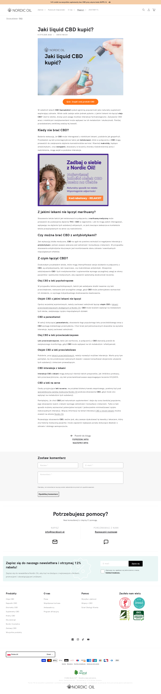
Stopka (64, 664)
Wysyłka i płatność (89, 599)
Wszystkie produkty (14, 632)
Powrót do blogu (83, 435)
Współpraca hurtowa (52, 603)
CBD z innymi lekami (104, 411)
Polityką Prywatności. (113, 573)
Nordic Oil (59, 414)
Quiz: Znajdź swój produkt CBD (80, 102)
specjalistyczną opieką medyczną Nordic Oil (58, 392)
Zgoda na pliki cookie (93, 664)
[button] (41, 9)
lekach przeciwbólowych (63, 355)
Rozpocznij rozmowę (106, 531)
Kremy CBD (10, 616)
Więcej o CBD (86, 603)
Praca (46, 599)
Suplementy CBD (12, 612)
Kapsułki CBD (11, 603)
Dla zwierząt (11, 620)
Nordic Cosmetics (13, 624)
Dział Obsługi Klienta (89, 607)
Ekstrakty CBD (12, 607)
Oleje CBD (10, 599)
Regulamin (70, 664)
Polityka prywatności (80, 664)
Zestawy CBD (11, 628)
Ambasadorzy (49, 607)
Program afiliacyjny (51, 612)
